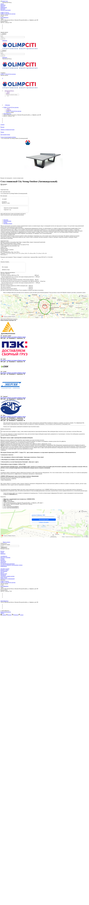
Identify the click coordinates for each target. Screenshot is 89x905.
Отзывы (5, 222)
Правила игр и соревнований (8, 578)
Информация (4, 566)
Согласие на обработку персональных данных (11, 565)
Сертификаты (4, 556)
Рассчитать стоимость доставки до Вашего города (13, 337)
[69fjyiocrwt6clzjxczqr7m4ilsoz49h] (43, 158)
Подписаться (4, 547)
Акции (2, 552)
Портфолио (3, 575)
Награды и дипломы (5, 557)
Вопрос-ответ (4, 573)
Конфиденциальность (6, 611)
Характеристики (7, 221)
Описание (5, 219)
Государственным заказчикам (8, 563)
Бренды (2, 572)
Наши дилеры (4, 577)
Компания (3, 553)
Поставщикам (4, 571)
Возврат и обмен (4, 570)
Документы (3, 561)
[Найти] (4, 39)
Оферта (2, 613)
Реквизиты (3, 562)
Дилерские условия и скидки (7, 576)
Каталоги (3, 560)
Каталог (2, 551)
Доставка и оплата (7, 223)
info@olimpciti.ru (4, 17)
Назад (8, 92)
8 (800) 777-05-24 (5, 12)
